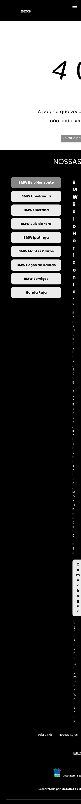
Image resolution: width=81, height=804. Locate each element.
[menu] (75, 6)
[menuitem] (45, 735)
